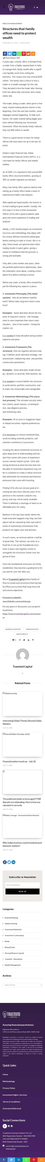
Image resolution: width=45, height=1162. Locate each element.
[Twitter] (10, 54)
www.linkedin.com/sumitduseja (16, 601)
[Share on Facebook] (20, 640)
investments (22, 634)
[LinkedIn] (28, 640)
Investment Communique (14, 935)
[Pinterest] (24, 54)
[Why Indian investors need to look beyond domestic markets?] (22, 826)
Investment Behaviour (13, 929)
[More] (33, 54)
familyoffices (32, 629)
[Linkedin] (14, 54)
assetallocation (13, 629)
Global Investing (11, 924)
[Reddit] (28, 54)
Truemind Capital (16, 579)
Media (7, 941)
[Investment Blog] (16, 7)
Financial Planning (11, 918)
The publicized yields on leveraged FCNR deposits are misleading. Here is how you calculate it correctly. (22, 801)
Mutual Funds (10, 947)
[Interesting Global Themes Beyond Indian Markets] (22, 704)
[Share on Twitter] (24, 640)
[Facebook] (5, 54)
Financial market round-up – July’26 (19, 761)
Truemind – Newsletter (13, 959)
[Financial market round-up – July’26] (22, 745)
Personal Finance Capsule (14, 953)
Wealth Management (12, 23)
